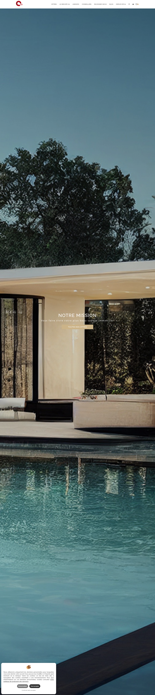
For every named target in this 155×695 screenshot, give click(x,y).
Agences (76, 4)
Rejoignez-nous (100, 4)
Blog (111, 4)
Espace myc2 (121, 4)
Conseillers (86, 4)
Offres (54, 4)
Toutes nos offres (77, 327)
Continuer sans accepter (29, 690)
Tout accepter (35, 686)
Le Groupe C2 (64, 4)
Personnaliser (22, 686)
